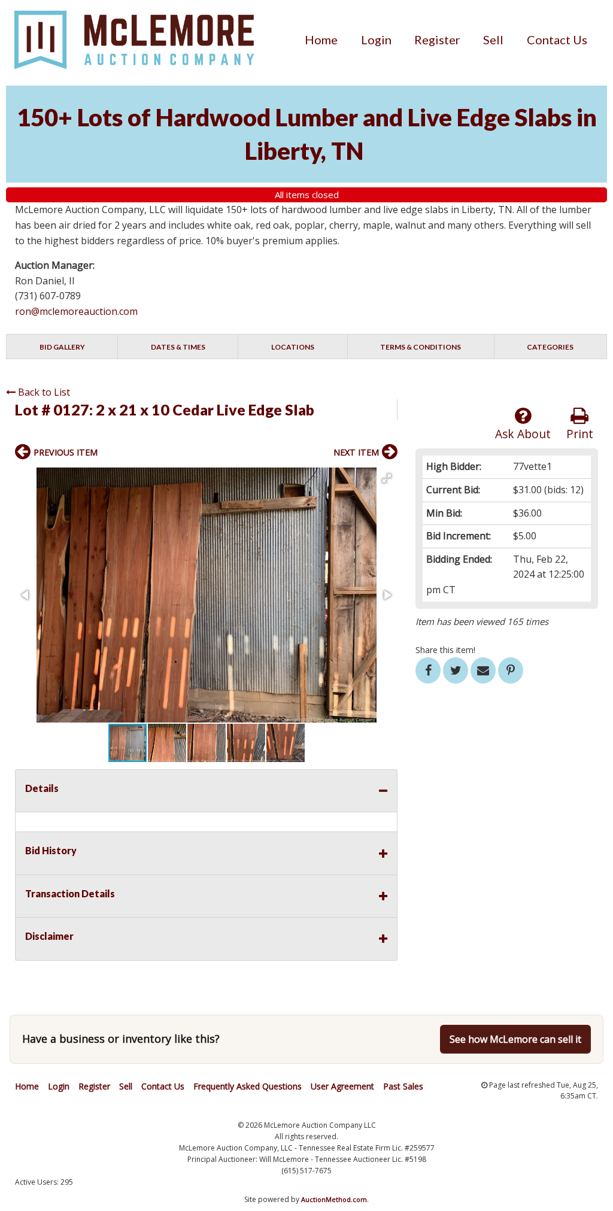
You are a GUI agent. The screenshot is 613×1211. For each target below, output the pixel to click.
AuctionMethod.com (334, 1199)
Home (321, 39)
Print (579, 434)
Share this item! (445, 649)
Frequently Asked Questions (247, 1086)
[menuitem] (321, 39)
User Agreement (342, 1086)
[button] (386, 478)
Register (437, 39)
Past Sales (403, 1086)
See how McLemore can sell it (515, 1039)
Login (376, 39)
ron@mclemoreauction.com (76, 311)
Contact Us (557, 39)
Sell (493, 39)
